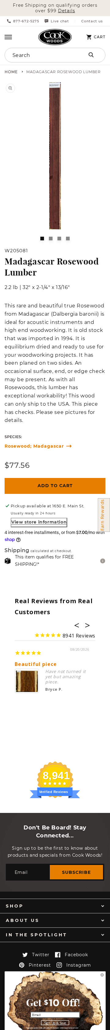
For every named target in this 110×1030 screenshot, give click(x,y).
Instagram (78, 965)
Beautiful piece (36, 664)
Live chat (60, 21)
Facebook (76, 954)
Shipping (17, 550)
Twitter (41, 954)
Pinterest (40, 965)
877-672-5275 (26, 21)
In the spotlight (36, 935)
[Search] (91, 55)
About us (22, 920)
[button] (8, 37)
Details (66, 11)
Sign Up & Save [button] (55, 1023)
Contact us (92, 21)
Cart (99, 37)
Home (11, 72)
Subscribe (76, 872)
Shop (15, 906)
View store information (39, 522)
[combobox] (40, 55)
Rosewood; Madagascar (34, 446)
